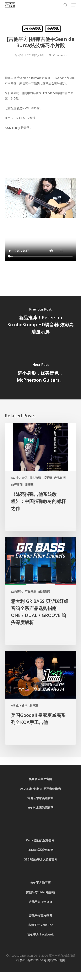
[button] (73, 5)
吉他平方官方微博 (40, 915)
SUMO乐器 (34, 850)
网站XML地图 (56, 960)
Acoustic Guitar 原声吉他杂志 (40, 788)
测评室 (29, 484)
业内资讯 (53, 28)
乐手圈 (47, 478)
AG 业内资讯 (32, 28)
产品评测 (60, 478)
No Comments (58, 55)
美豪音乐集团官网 (40, 779)
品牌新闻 (17, 484)
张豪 (21, 55)
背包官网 (48, 850)
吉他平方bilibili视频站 (40, 892)
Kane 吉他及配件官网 (40, 840)
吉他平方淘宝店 (40, 883)
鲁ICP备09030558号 (33, 960)
